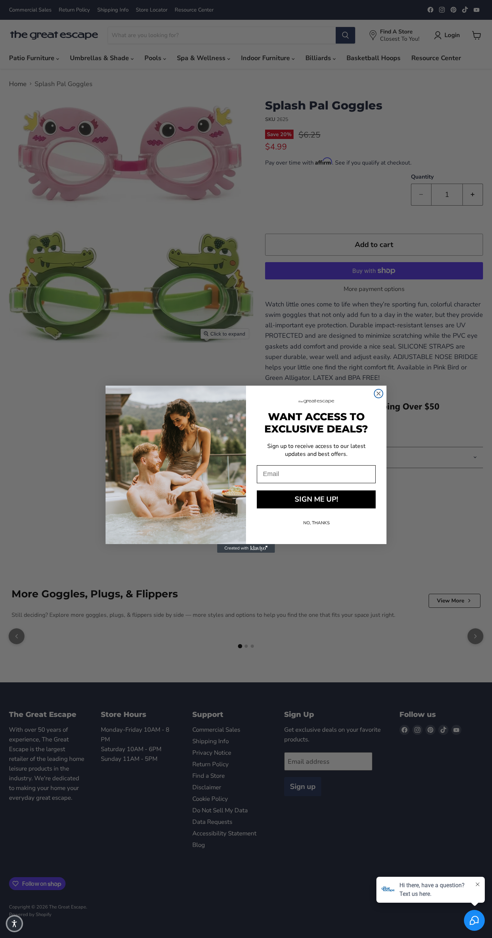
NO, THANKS (316, 523)
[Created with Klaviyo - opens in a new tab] (246, 548)
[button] (14, 923)
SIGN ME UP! (316, 499)
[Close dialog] (378, 393)
